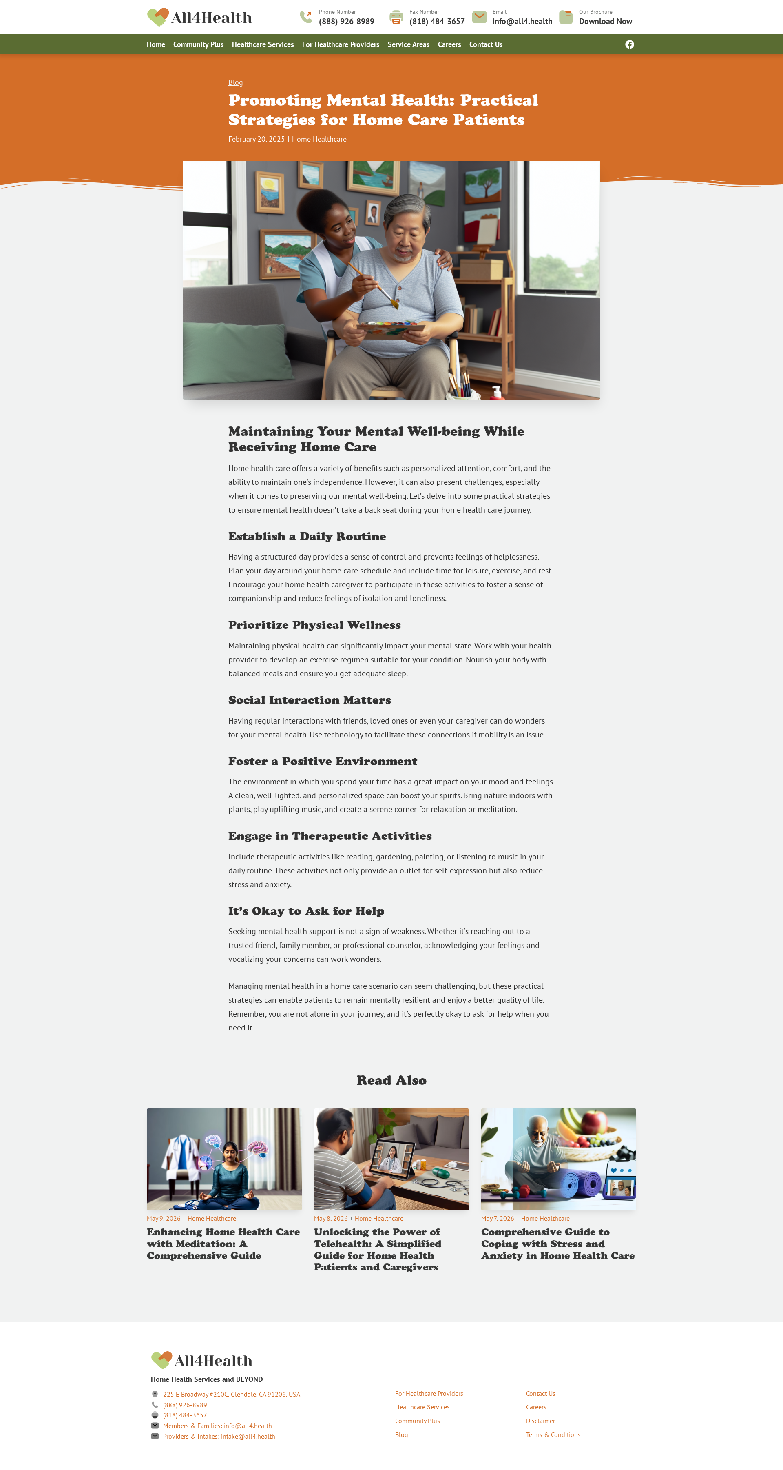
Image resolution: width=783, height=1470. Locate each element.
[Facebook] (629, 44)
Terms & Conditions (553, 1434)
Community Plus (198, 44)
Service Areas (409, 44)
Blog (235, 82)
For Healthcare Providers (341, 44)
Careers (449, 44)
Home (156, 44)
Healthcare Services (263, 44)
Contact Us (486, 44)
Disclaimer (540, 1421)
